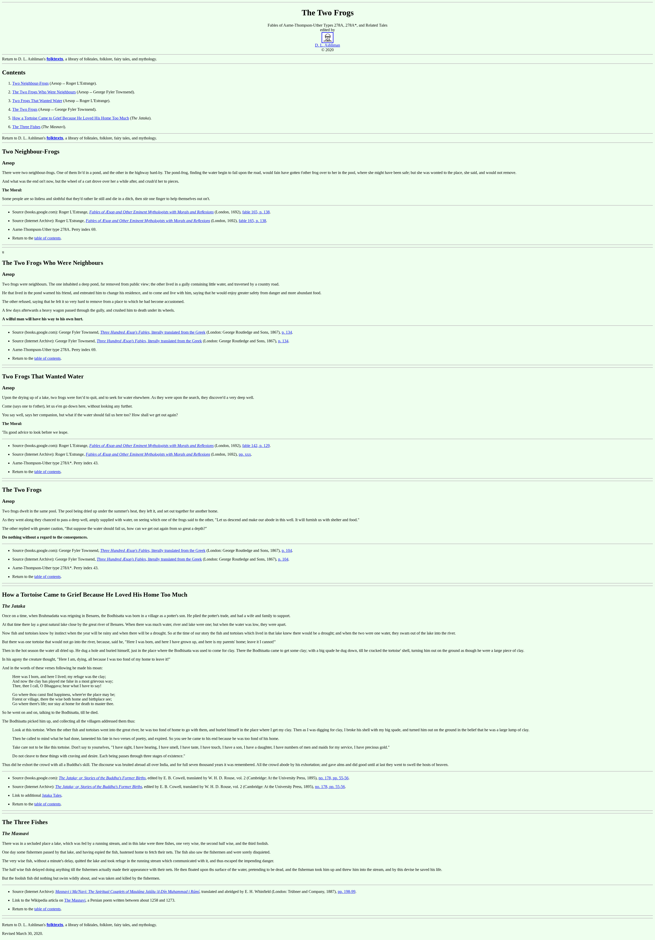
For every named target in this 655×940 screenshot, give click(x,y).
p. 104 (287, 550)
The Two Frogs (24, 109)
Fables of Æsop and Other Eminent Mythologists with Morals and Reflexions (151, 212)
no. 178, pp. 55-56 (333, 778)
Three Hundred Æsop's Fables (124, 332)
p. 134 (287, 332)
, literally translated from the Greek (177, 332)
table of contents (47, 238)
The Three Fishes (26, 127)
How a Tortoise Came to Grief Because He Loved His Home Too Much (70, 118)
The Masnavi (74, 900)
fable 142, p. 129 (256, 445)
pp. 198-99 (346, 891)
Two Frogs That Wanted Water (37, 101)
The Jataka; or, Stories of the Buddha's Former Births (102, 778)
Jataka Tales (51, 795)
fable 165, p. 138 (256, 212)
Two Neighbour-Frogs (30, 83)
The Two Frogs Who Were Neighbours (44, 92)
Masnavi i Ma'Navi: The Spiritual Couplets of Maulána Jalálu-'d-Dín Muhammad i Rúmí (127, 891)
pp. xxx (245, 454)
